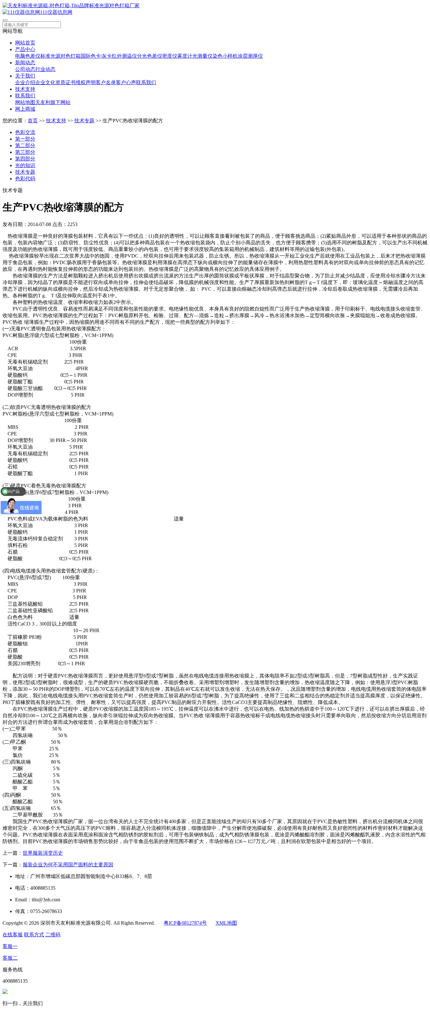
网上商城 (25, 109)
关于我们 (25, 76)
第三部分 (25, 152)
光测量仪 (202, 56)
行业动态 (45, 69)
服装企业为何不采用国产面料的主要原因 (68, 864)
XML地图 (226, 923)
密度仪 (169, 56)
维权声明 (86, 82)
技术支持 (25, 89)
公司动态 (25, 69)
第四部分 (25, 158)
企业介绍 (25, 82)
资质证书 (65, 82)
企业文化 (45, 82)
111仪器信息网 (56, 12)
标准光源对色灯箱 (60, 56)
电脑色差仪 (27, 56)
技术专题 (84, 120)
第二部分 (25, 145)
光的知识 (25, 165)
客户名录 (106, 82)
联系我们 (146, 82)
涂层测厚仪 (250, 56)
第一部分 (25, 139)
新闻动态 (25, 62)
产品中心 (25, 49)
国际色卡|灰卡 (96, 56)
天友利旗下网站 (53, 102)
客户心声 (126, 82)
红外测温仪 (124, 56)
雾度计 (184, 56)
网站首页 (25, 42)
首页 (33, 120)
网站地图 (25, 102)
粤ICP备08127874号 (185, 923)
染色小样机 (225, 56)
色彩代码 (25, 178)
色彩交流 (25, 132)
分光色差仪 (149, 56)
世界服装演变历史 (43, 853)
